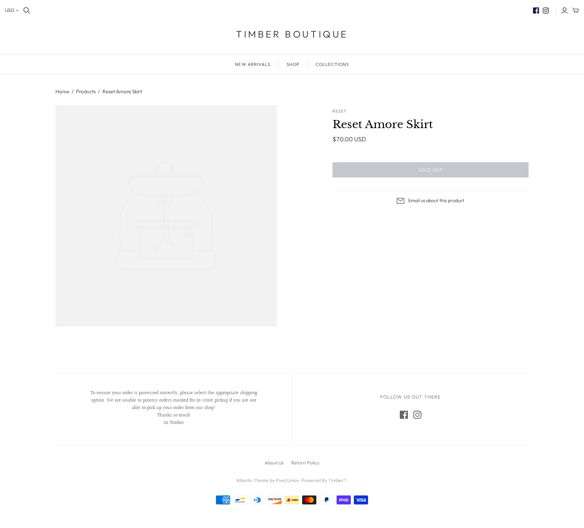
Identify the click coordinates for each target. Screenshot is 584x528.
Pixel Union (287, 480)
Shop (293, 64)
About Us (274, 463)
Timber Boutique (292, 34)
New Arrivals (252, 64)
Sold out (430, 169)
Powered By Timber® (323, 480)
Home (62, 91)
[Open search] (26, 10)
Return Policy (305, 463)
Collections (332, 64)
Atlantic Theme (252, 480)
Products (86, 91)
